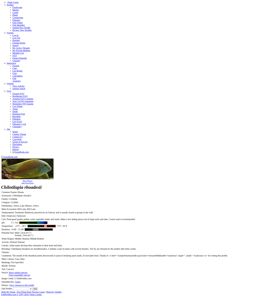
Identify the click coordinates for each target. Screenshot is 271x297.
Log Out (16, 38)
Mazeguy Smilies (54, 292)
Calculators (17, 76)
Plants (15, 15)
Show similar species (18, 272)
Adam (17, 282)
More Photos (27, 181)
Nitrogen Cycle (19, 124)
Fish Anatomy (16, 79)
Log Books (17, 71)
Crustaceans (17, 17)
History (15, 149)
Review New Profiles (22, 30)
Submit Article (18, 88)
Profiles (10, 5)
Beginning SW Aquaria (22, 104)
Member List (18, 53)
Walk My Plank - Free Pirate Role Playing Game (23, 292)
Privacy (15, 147)
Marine (15, 10)
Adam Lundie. (35, 294)
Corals (15, 12)
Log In (15, 35)
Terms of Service (20, 142)
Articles (10, 83)
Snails (15, 111)
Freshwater (17, 7)
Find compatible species (19, 275)
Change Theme (19, 134)
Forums (10, 33)
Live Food (17, 121)
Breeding (16, 116)
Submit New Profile (21, 28)
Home (15, 132)
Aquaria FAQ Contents (22, 99)
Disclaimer (17, 144)
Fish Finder (17, 22)
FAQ (14, 55)
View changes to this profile (21, 285)
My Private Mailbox (21, 50)
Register (16, 40)
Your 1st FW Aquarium (22, 101)
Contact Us (17, 137)
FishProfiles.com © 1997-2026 (15, 294)
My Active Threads (21, 48)
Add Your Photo (27, 183)
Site (8, 129)
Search (15, 45)
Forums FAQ (18, 93)
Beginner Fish (18, 114)
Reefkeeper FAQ (20, 96)
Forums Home (18, 43)
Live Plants (17, 106)
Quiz (14, 73)
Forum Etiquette (19, 58)
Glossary (16, 60)
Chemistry (17, 126)
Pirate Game (12, 2)
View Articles (18, 86)
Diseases (16, 20)
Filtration (16, 119)
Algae (15, 109)
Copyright (16, 139)
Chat (14, 68)
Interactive (11, 63)
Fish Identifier (18, 25)
